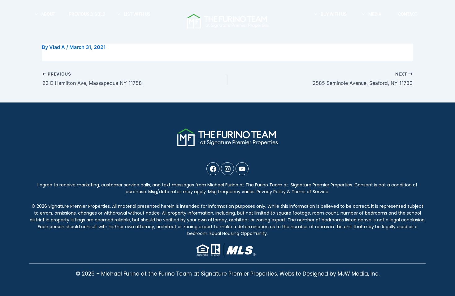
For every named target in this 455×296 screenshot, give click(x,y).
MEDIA (374, 14)
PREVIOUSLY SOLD (87, 14)
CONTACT (407, 14)
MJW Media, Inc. (358, 273)
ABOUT (48, 14)
